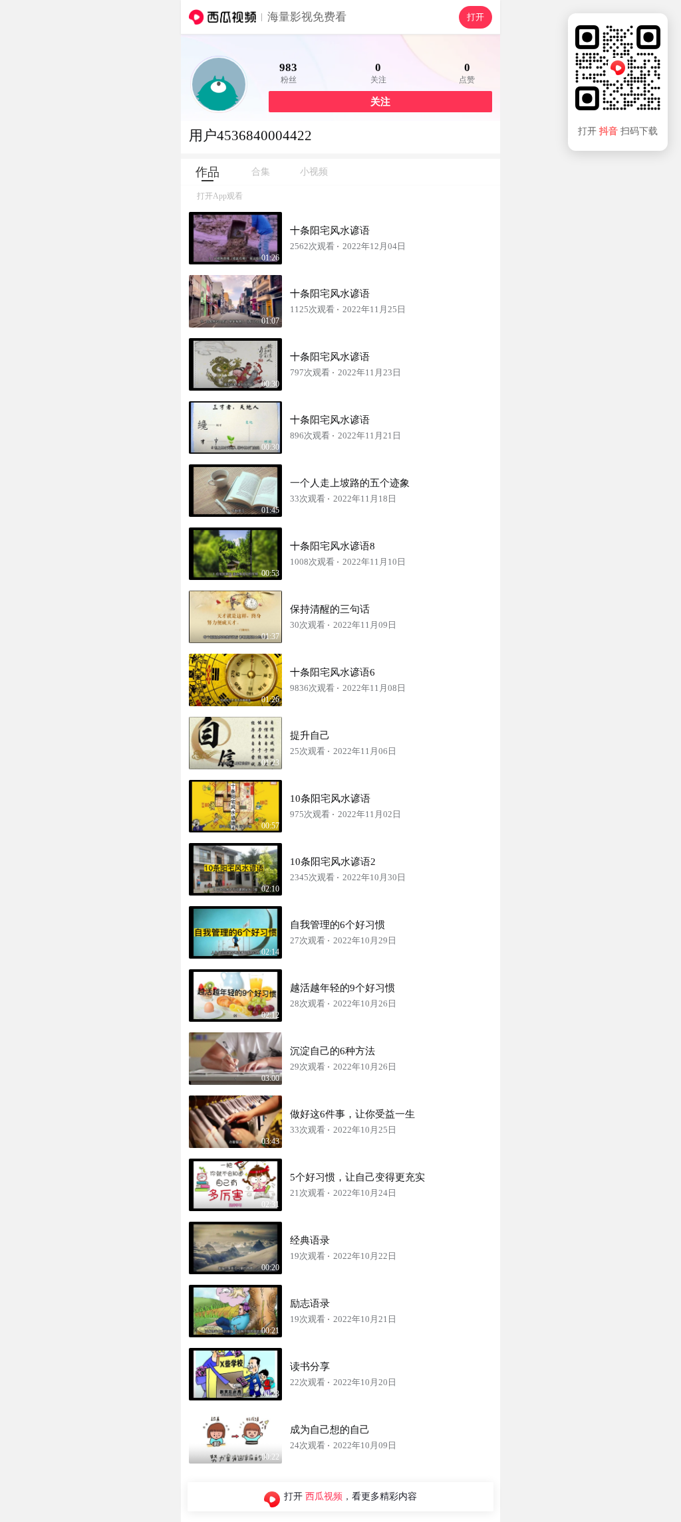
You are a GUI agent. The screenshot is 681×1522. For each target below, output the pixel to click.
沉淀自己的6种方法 (332, 1051)
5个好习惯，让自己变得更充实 (357, 1177)
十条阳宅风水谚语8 (332, 546)
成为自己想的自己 (330, 1429)
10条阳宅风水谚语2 (333, 861)
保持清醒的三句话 (330, 609)
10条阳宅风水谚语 (330, 798)
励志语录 (310, 1303)
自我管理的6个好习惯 (337, 924)
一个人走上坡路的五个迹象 (350, 483)
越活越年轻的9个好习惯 (342, 988)
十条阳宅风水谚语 (330, 230)
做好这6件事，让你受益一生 (352, 1114)
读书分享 (310, 1366)
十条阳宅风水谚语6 (332, 672)
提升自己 (310, 735)
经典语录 (310, 1240)
